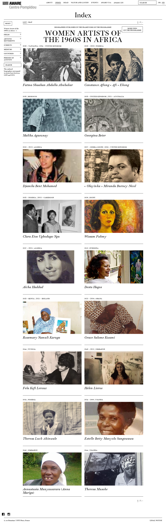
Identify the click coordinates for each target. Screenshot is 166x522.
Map (30, 22)
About (49, 2)
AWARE (119, 2)
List (25, 22)
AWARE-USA (106, 2)
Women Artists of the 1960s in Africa (11, 30)
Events (94, 2)
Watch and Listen (80, 2)
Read (66, 2)
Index (58, 2)
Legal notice (156, 520)
